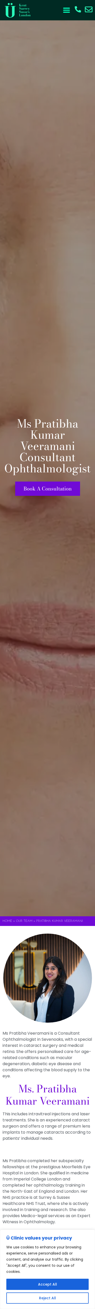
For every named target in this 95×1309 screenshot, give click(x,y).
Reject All (47, 1298)
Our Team (24, 921)
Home (7, 921)
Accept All (47, 1284)
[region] (47, 1269)
